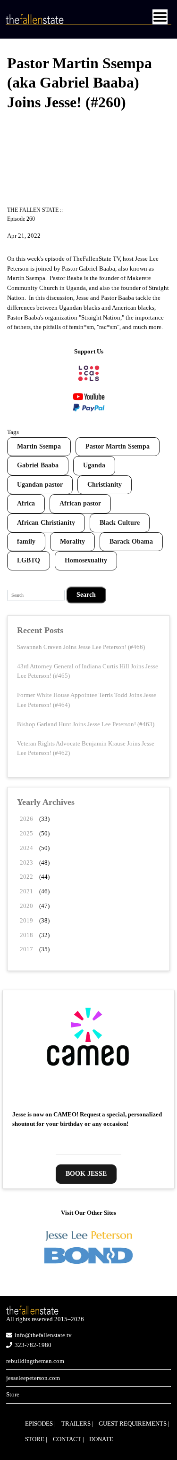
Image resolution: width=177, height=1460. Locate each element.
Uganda (94, 465)
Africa (26, 503)
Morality (72, 541)
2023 (26, 862)
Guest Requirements (133, 1423)
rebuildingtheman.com (35, 1360)
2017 (26, 949)
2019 (26, 920)
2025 (26, 833)
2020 (26, 905)
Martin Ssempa (39, 446)
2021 (26, 891)
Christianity (104, 484)
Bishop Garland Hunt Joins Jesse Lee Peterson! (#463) (85, 724)
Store (12, 1394)
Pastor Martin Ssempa (117, 446)
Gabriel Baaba (38, 465)
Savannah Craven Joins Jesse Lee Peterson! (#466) (81, 646)
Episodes (39, 1423)
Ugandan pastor (40, 484)
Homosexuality (86, 560)
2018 (26, 935)
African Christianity (46, 522)
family (26, 541)
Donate (101, 1439)
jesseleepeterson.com (33, 1377)
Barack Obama (131, 541)
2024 (26, 847)
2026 (26, 818)
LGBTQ (28, 560)
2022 (26, 876)
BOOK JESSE (86, 1173)
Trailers (76, 1423)
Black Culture (120, 522)
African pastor (80, 503)
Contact (67, 1439)
